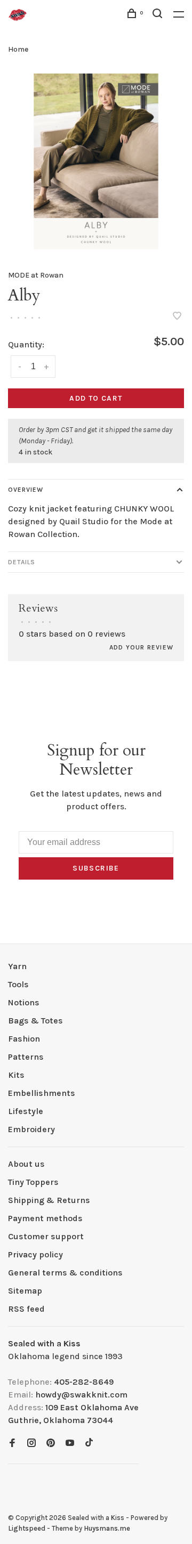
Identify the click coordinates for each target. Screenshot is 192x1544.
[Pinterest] (50, 1444)
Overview (25, 489)
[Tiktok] (89, 1444)
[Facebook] (12, 1444)
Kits (16, 1075)
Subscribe (96, 868)
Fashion (24, 1039)
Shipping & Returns (49, 1200)
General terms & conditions (65, 1272)
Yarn (17, 966)
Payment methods (45, 1218)
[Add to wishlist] (177, 317)
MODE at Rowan (35, 275)
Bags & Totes (35, 1020)
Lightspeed (26, 1528)
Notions (23, 1002)
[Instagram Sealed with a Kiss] (31, 1444)
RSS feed (26, 1309)
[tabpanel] (96, 161)
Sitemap (25, 1291)
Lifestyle (25, 1111)
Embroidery (31, 1129)
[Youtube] (70, 1444)
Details (21, 562)
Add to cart (95, 398)
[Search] (159, 15)
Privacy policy (35, 1254)
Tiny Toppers (33, 1182)
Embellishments (41, 1093)
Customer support (46, 1236)
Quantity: (26, 344)
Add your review (141, 647)
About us (26, 1164)
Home (18, 49)
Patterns (26, 1057)
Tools (18, 984)
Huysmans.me (107, 1528)
